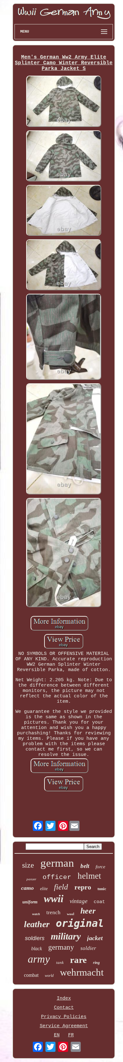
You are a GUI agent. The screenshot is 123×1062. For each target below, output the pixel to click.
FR (71, 1035)
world (49, 975)
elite (44, 888)
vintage (78, 901)
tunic (101, 888)
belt (84, 866)
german (57, 863)
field (61, 887)
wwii (53, 898)
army (39, 959)
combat (31, 975)
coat (99, 902)
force (100, 866)
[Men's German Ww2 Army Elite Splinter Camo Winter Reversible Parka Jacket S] (64, 102)
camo (27, 888)
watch (36, 914)
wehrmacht (82, 972)
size (28, 865)
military (66, 936)
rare (78, 960)
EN (57, 1035)
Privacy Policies (63, 1017)
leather (37, 924)
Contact (64, 1007)
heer (88, 910)
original (80, 923)
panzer (31, 879)
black (36, 948)
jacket (95, 937)
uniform (30, 902)
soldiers (34, 938)
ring (96, 962)
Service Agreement (64, 1026)
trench (53, 912)
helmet (89, 876)
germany (61, 947)
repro (82, 887)
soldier (88, 948)
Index (64, 998)
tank (60, 962)
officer (57, 877)
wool (70, 914)
